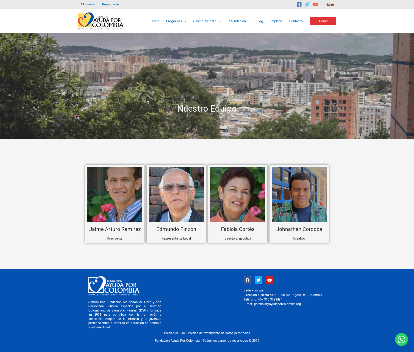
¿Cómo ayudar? (204, 21)
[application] (184, 21)
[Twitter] (307, 4)
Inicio (156, 21)
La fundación (236, 21)
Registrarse (110, 4)
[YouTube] (315, 4)
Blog (259, 21)
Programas (174, 21)
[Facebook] (299, 4)
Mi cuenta (88, 4)
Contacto (296, 21)
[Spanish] (332, 4)
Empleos (276, 21)
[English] (328, 4)
